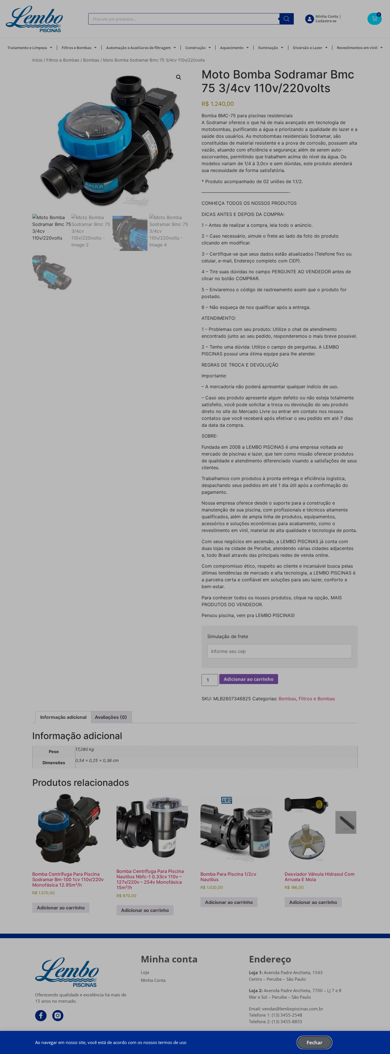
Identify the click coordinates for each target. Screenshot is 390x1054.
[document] (195, 527)
